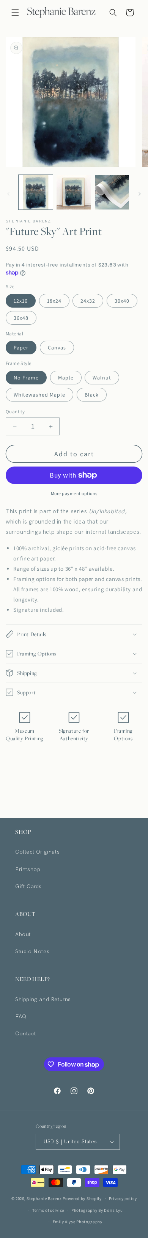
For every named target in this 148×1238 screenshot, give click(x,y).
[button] (15, 12)
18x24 (54, 300)
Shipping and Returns (43, 999)
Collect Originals (37, 851)
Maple (66, 377)
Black (92, 394)
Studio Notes (32, 951)
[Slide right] (139, 194)
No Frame (26, 377)
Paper (21, 347)
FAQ (21, 1016)
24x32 (87, 300)
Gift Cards (28, 886)
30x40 (122, 300)
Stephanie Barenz (44, 1198)
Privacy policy (123, 1198)
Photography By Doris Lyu (97, 1210)
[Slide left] (8, 194)
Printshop (27, 869)
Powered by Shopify (82, 1198)
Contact (25, 1033)
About (23, 934)
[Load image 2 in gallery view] (74, 192)
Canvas (57, 347)
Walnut (102, 377)
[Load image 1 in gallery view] (36, 192)
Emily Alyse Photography (77, 1221)
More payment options (74, 493)
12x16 (21, 300)
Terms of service (48, 1210)
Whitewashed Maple (39, 394)
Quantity (15, 411)
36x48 (21, 317)
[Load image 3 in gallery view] (112, 192)
